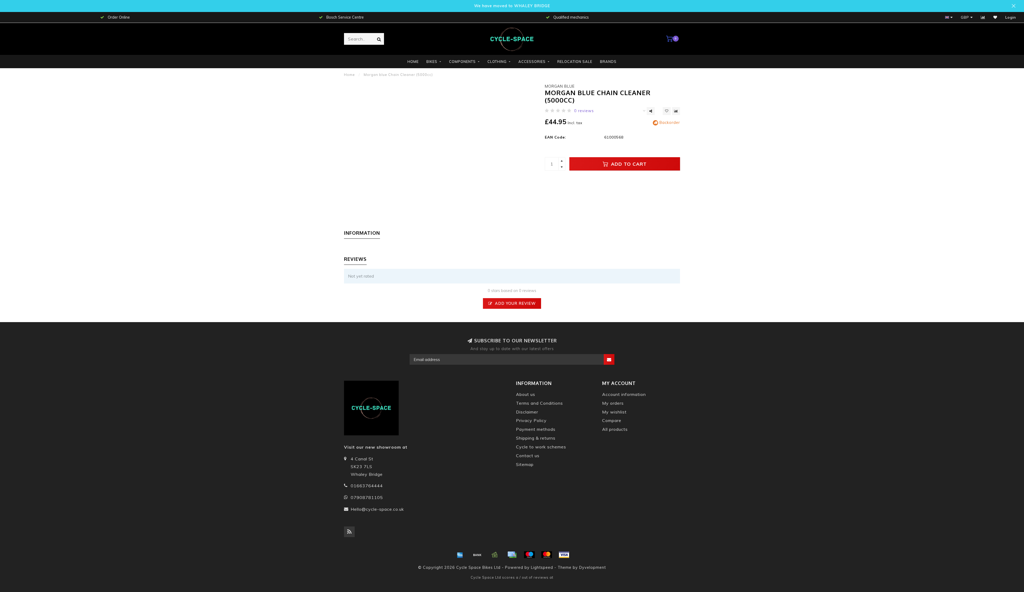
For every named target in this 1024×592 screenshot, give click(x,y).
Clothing (497, 61)
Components (462, 61)
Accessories (532, 61)
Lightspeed (542, 567)
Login (1010, 17)
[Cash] (494, 555)
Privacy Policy (531, 420)
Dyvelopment (592, 567)
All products (615, 429)
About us (525, 394)
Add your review (515, 303)
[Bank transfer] (477, 555)
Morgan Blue (560, 86)
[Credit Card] (512, 555)
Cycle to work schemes (541, 446)
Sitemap (525, 464)
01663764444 (367, 485)
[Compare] (983, 17)
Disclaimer (527, 412)
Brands (608, 61)
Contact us (527, 455)
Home (413, 61)
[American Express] (460, 555)
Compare (611, 420)
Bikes (431, 61)
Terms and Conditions (539, 403)
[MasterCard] (546, 555)
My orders (613, 403)
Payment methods (535, 429)
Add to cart (628, 164)
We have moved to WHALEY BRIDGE (512, 5)
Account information (624, 394)
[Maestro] (529, 555)
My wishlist (614, 412)
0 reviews (584, 110)
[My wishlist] (995, 17)
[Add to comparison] (676, 111)
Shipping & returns (535, 438)
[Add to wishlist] (667, 111)
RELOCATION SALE (574, 61)
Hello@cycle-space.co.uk (377, 509)
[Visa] (564, 555)
